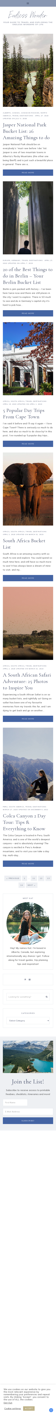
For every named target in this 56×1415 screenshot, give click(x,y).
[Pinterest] (26, 979)
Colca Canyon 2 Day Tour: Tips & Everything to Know (24, 822)
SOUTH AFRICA (17, 401)
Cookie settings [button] (12, 1408)
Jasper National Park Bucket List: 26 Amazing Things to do (26, 131)
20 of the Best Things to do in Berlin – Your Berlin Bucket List (28, 275)
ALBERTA (7, 113)
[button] (28, 3)
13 (49, 878)
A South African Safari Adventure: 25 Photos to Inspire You (27, 681)
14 (22, 885)
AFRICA (6, 401)
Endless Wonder (28, 16)
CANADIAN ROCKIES (30, 113)
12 (42, 878)
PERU (5, 807)
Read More (28, 173)
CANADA (16, 113)
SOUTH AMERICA (16, 807)
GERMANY (16, 260)
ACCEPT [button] (29, 1408)
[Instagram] (30, 979)
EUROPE (6, 260)
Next (32, 885)
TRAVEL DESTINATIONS (22, 116)
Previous (12, 878)
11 (34, 878)
